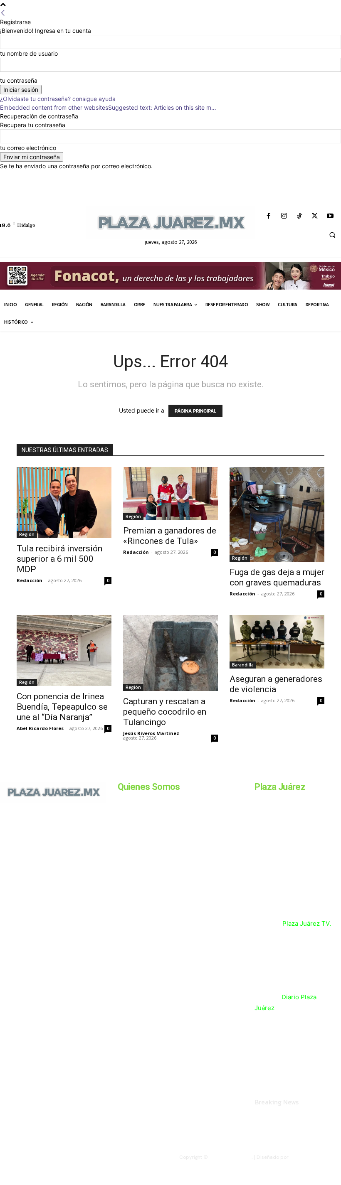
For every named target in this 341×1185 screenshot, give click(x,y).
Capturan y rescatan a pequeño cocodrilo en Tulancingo (164, 711)
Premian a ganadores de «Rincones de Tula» (169, 536)
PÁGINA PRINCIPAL (195, 411)
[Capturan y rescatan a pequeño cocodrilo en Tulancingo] (170, 653)
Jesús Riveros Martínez (151, 733)
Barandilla (243, 665)
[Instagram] (283, 216)
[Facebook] (268, 216)
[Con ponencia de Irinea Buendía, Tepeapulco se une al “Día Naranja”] (64, 650)
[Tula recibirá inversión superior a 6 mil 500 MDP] (64, 502)
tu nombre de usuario (29, 53)
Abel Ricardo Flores (40, 728)
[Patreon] (36, 843)
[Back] (3, 13)
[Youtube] (330, 216)
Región (27, 534)
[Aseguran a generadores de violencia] (277, 641)
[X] (315, 216)
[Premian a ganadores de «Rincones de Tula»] (170, 493)
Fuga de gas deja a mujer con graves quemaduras (277, 577)
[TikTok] (299, 216)
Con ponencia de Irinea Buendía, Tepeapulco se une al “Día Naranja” (62, 706)
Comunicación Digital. (315, 1157)
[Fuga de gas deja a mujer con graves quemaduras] (277, 514)
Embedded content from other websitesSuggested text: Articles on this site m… (108, 107)
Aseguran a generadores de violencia (276, 684)
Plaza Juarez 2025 (230, 1157)
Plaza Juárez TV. (306, 923)
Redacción (29, 580)
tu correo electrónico (28, 147)
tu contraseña (18, 80)
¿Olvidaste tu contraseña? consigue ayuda (58, 98)
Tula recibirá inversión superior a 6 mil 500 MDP (59, 558)
